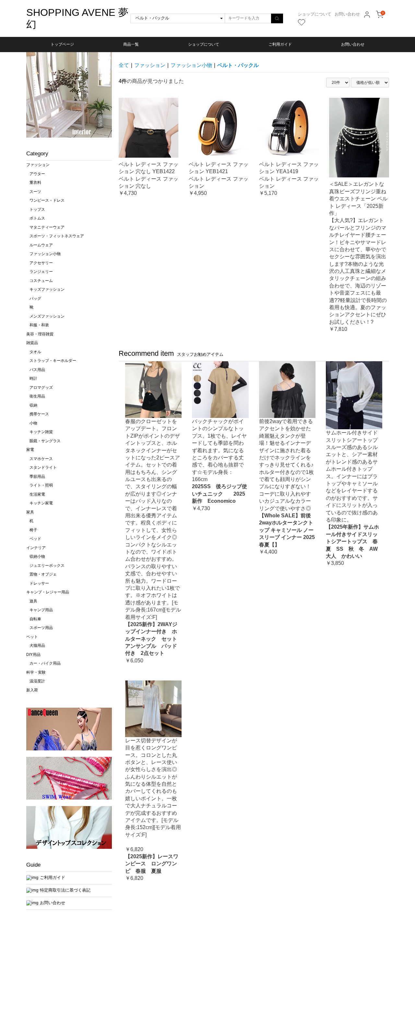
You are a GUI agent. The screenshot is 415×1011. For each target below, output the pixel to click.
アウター (37, 174)
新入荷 (32, 690)
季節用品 (37, 476)
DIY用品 (33, 654)
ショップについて (314, 14)
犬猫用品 (37, 645)
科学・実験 (36, 672)
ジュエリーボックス (47, 565)
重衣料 (35, 182)
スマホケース (41, 458)
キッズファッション (47, 289)
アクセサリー (41, 263)
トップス (37, 209)
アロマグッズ (41, 387)
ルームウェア (41, 245)
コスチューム (41, 280)
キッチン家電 (41, 503)
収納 (33, 405)
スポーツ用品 (41, 627)
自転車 (35, 619)
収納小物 (37, 556)
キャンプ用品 (41, 610)
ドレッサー (39, 583)
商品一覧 (131, 44)
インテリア (36, 547)
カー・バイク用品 (45, 663)
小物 (33, 423)
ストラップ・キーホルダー (53, 360)
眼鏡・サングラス (45, 441)
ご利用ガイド (280, 44)
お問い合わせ (347, 14)
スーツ (35, 191)
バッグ (35, 298)
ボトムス (37, 218)
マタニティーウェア (47, 227)
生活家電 (37, 494)
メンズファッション (47, 316)
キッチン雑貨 (41, 432)
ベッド (35, 538)
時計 (33, 378)
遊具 (33, 601)
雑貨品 (32, 343)
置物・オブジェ (43, 574)
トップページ (62, 44)
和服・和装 (39, 325)
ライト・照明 (41, 485)
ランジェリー (41, 271)
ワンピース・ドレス (47, 200)
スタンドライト (43, 467)
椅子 (33, 530)
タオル (35, 352)
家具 (30, 512)
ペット (32, 637)
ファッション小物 (45, 254)
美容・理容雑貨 (39, 334)
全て (124, 65)
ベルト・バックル (238, 65)
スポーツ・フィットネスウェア (57, 236)
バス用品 (37, 369)
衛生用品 (37, 396)
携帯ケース (39, 414)
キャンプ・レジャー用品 (47, 592)
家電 (30, 449)
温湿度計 (37, 681)
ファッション (38, 165)
